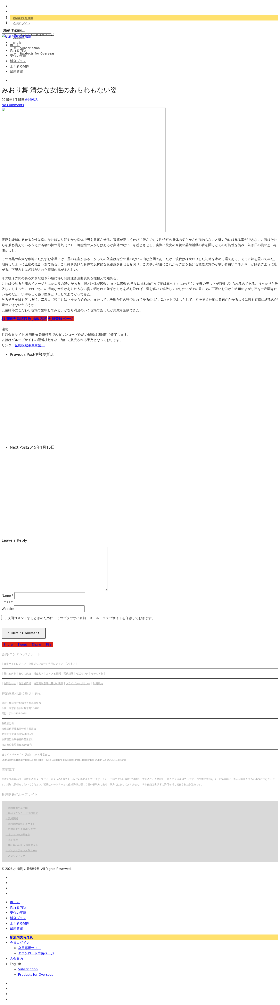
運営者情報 (25, 683)
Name (8, 595)
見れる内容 (18, 50)
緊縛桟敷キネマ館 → (30, 345)
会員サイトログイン (15, 663)
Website (8, 608)
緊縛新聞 (16, 71)
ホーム (15, 45)
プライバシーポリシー (78, 683)
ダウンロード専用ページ (37, 34)
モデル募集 (97, 673)
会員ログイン (21, 23)
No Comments (13, 105)
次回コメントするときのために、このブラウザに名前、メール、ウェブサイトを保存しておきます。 (81, 618)
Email (7, 602)
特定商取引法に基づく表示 (48, 683)
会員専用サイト (29, 948)
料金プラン (18, 61)
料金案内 (38, 673)
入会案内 (70, 663)
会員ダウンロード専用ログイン (45, 663)
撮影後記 (31, 99)
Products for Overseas (37, 53)
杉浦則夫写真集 (23, 18)
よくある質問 (20, 66)
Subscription (30, 48)
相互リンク (82, 673)
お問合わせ (10, 683)
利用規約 (98, 683)
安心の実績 (18, 55)
